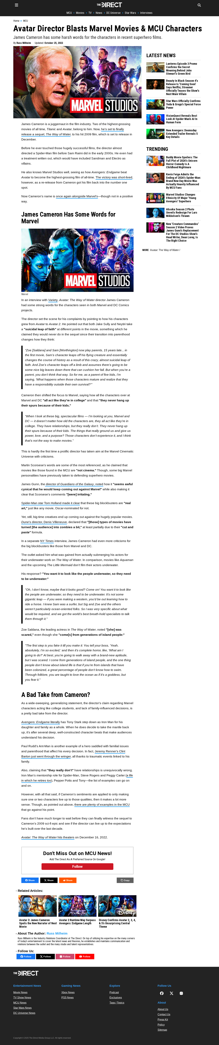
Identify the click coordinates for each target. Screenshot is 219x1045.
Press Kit (163, 1019)
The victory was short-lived (114, 177)
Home (16, 20)
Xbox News (68, 992)
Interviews (146, 12)
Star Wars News (22, 1007)
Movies (80, 12)
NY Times (47, 541)
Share (31, 880)
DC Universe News (24, 1013)
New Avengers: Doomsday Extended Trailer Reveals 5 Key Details (182, 134)
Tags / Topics (117, 1002)
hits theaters (47, 837)
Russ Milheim (24, 42)
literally (40, 722)
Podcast (114, 992)
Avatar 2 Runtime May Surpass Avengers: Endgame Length (77, 921)
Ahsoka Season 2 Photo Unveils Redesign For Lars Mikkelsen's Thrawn (181, 213)
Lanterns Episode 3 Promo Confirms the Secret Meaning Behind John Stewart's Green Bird (181, 68)
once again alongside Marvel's (77, 196)
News (99, 12)
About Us (163, 1009)
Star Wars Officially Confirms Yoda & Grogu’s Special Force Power (183, 104)
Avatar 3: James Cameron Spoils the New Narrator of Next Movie (38, 923)
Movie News (20, 992)
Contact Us (164, 1014)
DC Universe (113, 12)
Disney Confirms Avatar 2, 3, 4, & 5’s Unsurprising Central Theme (117, 923)
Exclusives (116, 997)
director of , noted (74, 484)
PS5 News (67, 997)
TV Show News (22, 997)
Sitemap (162, 1029)
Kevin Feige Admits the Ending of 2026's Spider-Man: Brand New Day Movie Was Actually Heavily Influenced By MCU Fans (183, 181)
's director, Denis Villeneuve (44, 522)
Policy (161, 1024)
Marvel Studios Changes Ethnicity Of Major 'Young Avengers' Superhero (181, 198)
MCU (69, 12)
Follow (27, 956)
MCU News (19, 1002)
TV (90, 12)
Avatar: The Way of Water (164, 250)
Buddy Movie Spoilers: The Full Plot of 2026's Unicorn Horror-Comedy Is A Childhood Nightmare (182, 162)
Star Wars (130, 12)
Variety (53, 300)
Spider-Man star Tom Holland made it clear (50, 503)
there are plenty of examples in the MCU (102, 804)
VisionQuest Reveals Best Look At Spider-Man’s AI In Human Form (181, 119)
